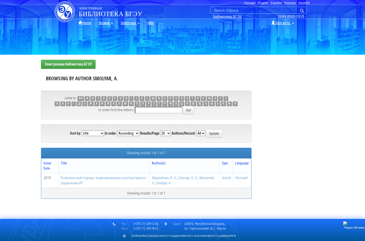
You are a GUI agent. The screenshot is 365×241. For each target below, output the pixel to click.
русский (250, 3)
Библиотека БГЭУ (227, 16)
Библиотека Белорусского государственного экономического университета (184, 236)
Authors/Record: (183, 133)
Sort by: (75, 133)
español (276, 3)
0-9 (80, 98)
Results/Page (149, 133)
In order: (110, 133)
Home (86, 23)
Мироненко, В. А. (164, 178)
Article (226, 178)
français (290, 3)
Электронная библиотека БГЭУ (68, 64)
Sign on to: (283, 23)
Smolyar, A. (163, 183)
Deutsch (304, 3)
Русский (241, 178)
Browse (104, 23)
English (263, 3)
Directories (129, 23)
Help (150, 23)
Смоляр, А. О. (188, 178)
